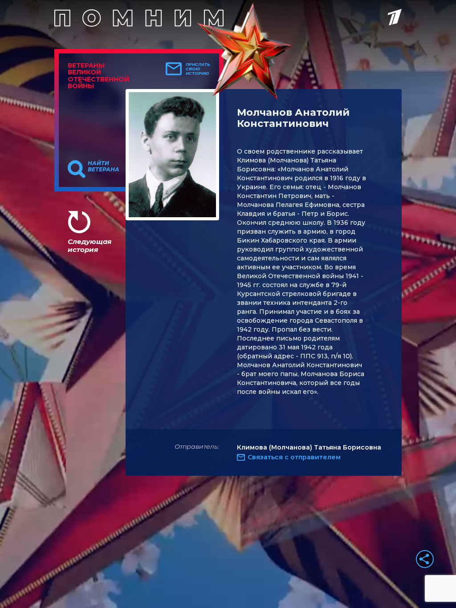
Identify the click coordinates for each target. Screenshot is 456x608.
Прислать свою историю (198, 69)
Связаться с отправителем (294, 457)
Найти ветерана (103, 166)
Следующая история (89, 245)
